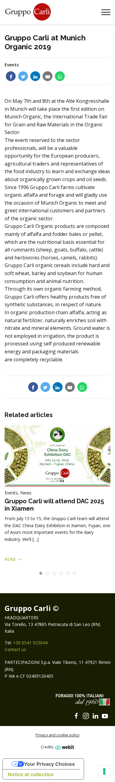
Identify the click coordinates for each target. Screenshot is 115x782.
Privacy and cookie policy (57, 735)
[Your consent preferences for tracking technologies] (104, 771)
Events (12, 65)
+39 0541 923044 (30, 643)
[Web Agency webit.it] (64, 747)
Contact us (15, 649)
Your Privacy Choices (49, 764)
